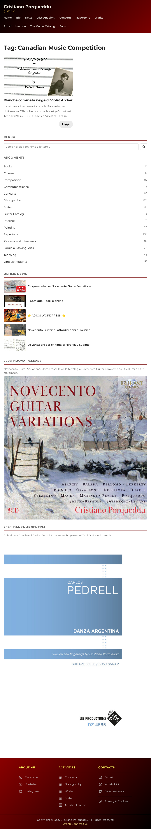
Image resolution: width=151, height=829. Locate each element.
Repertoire (83, 17)
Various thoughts (15, 261)
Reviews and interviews (20, 241)
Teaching (10, 255)
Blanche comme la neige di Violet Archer (38, 100)
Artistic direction (15, 26)
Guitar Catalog (14, 214)
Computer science (16, 187)
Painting (9, 227)
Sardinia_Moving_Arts (19, 248)
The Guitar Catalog (42, 26)
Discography (45, 17)
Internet (9, 220)
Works (99, 17)
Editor (8, 207)
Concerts (65, 17)
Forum (63, 26)
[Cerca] (143, 146)
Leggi (66, 124)
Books (8, 166)
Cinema (9, 173)
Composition (12, 180)
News (28, 17)
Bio (18, 17)
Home (8, 17)
